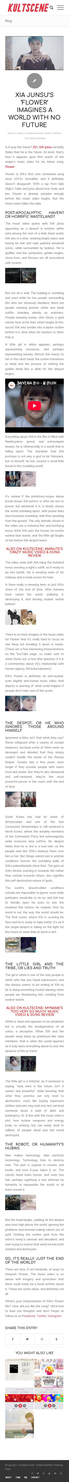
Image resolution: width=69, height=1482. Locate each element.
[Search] (49, 7)
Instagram (54, 1316)
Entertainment (36, 133)
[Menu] (58, 7)
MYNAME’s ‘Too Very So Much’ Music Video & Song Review (37, 1011)
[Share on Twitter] (27, 1339)
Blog (8, 21)
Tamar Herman (37, 138)
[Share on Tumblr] (56, 1339)
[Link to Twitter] (38, 1473)
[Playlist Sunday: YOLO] (48, 1398)
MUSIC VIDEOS (53, 133)
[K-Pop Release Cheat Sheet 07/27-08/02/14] (19, 1370)
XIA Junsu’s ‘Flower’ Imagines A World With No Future (34, 110)
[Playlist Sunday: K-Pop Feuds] (19, 1398)
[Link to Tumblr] (44, 1473)
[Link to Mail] (55, 1473)
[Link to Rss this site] (61, 1473)
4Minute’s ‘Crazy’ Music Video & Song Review (36, 552)
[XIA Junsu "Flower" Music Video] (34, 53)
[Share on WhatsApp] (42, 1339)
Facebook (28, 1316)
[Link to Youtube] (49, 1473)
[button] (13, 275)
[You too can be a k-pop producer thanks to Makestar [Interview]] (48, 1373)
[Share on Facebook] (12, 1339)
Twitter (41, 1316)
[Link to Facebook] (32, 1473)
